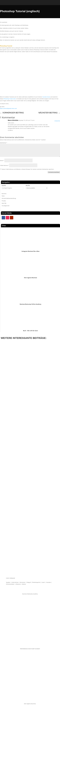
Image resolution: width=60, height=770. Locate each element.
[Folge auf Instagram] (7, 217)
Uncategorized (5, 205)
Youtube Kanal (46, 97)
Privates (4, 201)
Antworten (57, 121)
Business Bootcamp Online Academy (30, 304)
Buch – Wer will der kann (30, 330)
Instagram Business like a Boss (30, 251)
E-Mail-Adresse (4, 165)
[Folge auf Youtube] (11, 217)
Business (4, 193)
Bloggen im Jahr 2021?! (9, 481)
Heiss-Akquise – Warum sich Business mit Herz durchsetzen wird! (23, 554)
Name (2, 160)
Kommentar (3, 143)
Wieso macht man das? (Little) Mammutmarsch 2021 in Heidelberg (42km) (26, 407)
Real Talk (4, 203)
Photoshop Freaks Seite (10, 99)
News (3, 196)
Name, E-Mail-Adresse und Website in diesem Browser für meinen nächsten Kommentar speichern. (28, 169)
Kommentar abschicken (53, 172)
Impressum (34, 763)
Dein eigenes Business (30, 277)
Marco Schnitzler (13, 120)
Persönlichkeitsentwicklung (9, 198)
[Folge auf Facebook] (3, 217)
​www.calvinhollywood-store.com (8, 108)
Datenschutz (26, 763)
